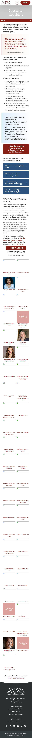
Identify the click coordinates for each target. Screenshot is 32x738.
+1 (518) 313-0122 (16, 719)
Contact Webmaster (16, 714)
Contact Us (16, 711)
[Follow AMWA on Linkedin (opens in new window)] (14, 726)
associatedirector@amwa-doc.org (16, 722)
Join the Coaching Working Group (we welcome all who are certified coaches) (16, 149)
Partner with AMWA (16, 706)
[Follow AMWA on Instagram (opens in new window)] (21, 726)
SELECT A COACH (16, 248)
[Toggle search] (17, 3)
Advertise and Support (16, 709)
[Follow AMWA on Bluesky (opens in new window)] (25, 726)
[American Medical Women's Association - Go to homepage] (16, 691)
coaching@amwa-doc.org (16, 678)
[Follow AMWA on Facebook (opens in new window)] (10, 726)
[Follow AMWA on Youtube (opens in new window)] (18, 726)
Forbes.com (20, 52)
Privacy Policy (20, 735)
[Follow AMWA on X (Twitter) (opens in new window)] (7, 726)
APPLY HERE (18, 244)
